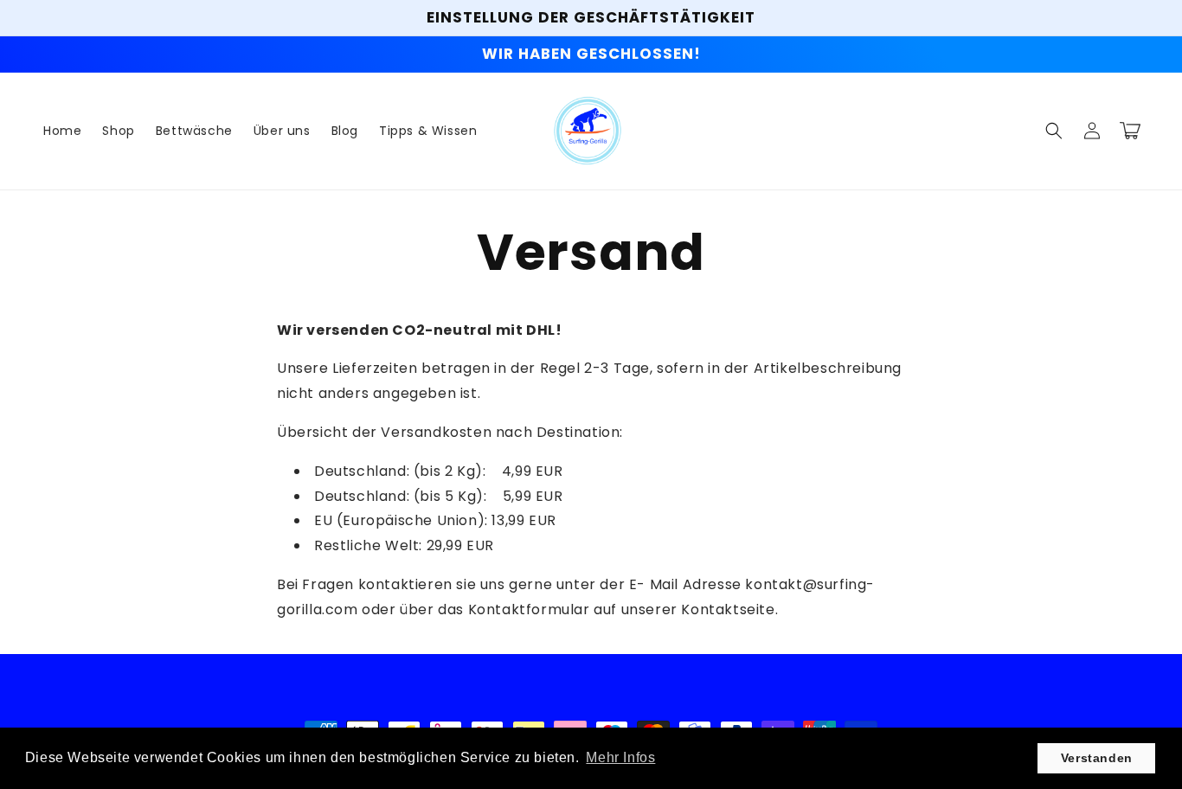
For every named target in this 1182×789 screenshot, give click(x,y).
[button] (1054, 131)
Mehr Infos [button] (620, 757)
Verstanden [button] (1097, 758)
